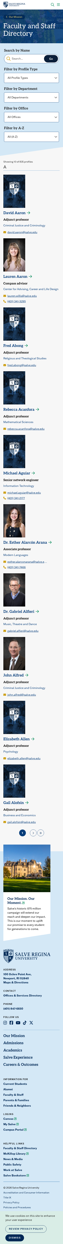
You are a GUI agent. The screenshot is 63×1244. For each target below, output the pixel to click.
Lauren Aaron (15, 277)
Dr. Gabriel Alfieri (18, 612)
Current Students (15, 1084)
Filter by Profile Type (20, 69)
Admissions (13, 1043)
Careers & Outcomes (20, 1065)
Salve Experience (18, 1058)
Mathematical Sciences (18, 422)
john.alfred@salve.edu (21, 694)
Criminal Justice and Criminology (24, 225)
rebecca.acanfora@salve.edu (26, 428)
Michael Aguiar (16, 473)
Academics (12, 1050)
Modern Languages (15, 555)
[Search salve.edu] (52, 5)
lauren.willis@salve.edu (22, 296)
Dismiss (15, 1237)
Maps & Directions (15, 982)
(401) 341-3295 (16, 301)
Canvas (8, 1118)
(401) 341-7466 (16, 567)
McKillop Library (14, 1153)
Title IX (7, 1197)
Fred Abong (13, 346)
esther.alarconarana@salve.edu (27, 561)
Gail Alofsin (13, 803)
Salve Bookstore (14, 1175)
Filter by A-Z (14, 128)
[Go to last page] (40, 833)
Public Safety (12, 1164)
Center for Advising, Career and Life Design (30, 289)
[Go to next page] (33, 833)
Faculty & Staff (13, 1094)
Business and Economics (19, 815)
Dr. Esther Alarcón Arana (25, 543)
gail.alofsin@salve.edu (21, 822)
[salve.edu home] (14, 5)
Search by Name (17, 50)
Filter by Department (20, 89)
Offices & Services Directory (22, 995)
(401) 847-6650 (13, 1008)
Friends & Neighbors (17, 1105)
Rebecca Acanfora (18, 410)
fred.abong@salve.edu (21, 365)
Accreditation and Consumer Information (26, 1192)
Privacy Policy (11, 1202)
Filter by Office (16, 108)
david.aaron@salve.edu (22, 232)
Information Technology (18, 486)
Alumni (8, 1089)
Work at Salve (12, 1170)
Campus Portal (13, 1129)
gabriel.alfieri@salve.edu (22, 631)
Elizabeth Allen (16, 739)
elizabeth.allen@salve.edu (23, 758)
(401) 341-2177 (16, 498)
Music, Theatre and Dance (20, 624)
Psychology (10, 751)
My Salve (9, 1124)
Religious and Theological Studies (24, 358)
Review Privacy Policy (26, 1228)
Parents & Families (16, 1100)
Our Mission (15, 16)
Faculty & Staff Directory (20, 1148)
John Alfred (13, 675)
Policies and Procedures (17, 1207)
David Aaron (14, 213)
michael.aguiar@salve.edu (24, 492)
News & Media (13, 1159)
